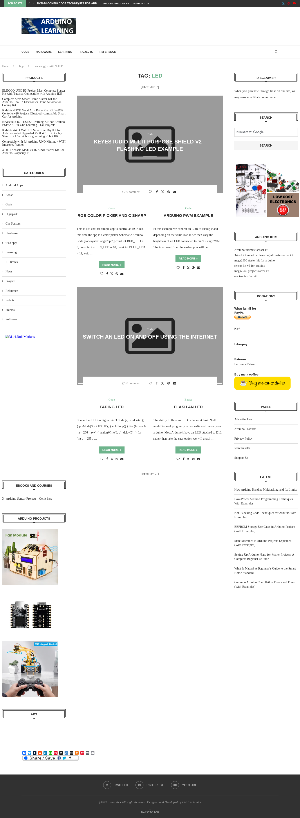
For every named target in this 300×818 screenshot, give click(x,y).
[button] (29, 3)
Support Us (141, 3)
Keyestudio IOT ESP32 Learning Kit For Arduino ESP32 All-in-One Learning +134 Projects (33, 123)
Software (11, 319)
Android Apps (14, 185)
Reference (107, 51)
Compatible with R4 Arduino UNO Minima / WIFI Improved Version (34, 143)
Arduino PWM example (188, 215)
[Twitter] (283, 3)
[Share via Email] (175, 192)
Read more (110, 264)
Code (25, 51)
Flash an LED (188, 407)
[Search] (276, 51)
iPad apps (11, 243)
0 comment (133, 192)
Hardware (44, 51)
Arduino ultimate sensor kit (251, 250)
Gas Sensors (12, 223)
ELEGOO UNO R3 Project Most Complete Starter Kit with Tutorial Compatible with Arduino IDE (33, 92)
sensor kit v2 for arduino (249, 265)
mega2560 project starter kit (251, 271)
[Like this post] (151, 192)
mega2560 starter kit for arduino (254, 260)
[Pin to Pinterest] (169, 192)
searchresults (242, 448)
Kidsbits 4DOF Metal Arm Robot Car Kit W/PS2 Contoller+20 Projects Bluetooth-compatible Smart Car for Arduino (33, 113)
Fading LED (112, 407)
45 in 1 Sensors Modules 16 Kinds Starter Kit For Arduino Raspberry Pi (33, 151)
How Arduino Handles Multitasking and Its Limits (265, 489)
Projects (86, 51)
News (8, 271)
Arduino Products (116, 3)
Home (5, 66)
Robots (9, 300)
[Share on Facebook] (157, 192)
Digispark (11, 214)
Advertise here (243, 419)
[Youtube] (294, 3)
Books (9, 195)
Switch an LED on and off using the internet (150, 337)
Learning (65, 51)
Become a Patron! (245, 364)
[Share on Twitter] (163, 192)
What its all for (245, 308)
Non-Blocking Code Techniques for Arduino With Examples (81, 3)
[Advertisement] (198, 26)
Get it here (45, 498)
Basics (14, 262)
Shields (9, 310)
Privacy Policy (243, 438)
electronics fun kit (245, 276)
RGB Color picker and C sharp (112, 215)
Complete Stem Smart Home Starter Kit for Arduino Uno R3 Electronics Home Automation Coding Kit (31, 102)
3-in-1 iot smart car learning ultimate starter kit (263, 255)
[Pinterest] (288, 3)
